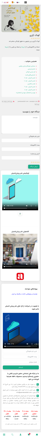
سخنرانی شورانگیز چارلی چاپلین (27, 66)
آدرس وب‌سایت (35, 154)
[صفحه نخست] (37, 434)
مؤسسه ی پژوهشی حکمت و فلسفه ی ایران (24, 294)
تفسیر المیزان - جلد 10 (30, 81)
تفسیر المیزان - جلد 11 (30, 78)
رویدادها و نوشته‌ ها (7, 101)
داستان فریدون (32, 69)
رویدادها (37, 104)
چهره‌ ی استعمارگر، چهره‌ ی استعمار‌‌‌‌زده (26, 93)
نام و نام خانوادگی (34, 136)
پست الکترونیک (35, 145)
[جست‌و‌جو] (12, 434)
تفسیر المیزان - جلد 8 (30, 90)
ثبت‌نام (21, 367)
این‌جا (23, 47)
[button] (20, 434)
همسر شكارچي (32, 84)
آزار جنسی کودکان (31, 72)
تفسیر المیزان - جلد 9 (30, 87)
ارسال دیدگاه (34, 166)
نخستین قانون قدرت (30, 75)
